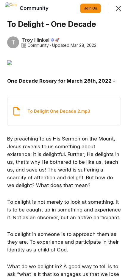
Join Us (90, 8)
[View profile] (11, 8)
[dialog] (64, 139)
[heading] (35, 8)
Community (38, 45)
